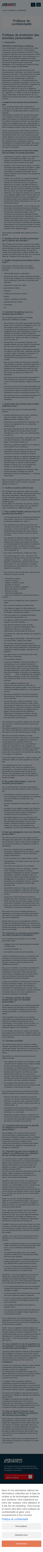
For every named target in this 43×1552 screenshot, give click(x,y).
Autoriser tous (21, 1543)
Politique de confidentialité (15, 1519)
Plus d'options (21, 1526)
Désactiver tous (21, 1535)
